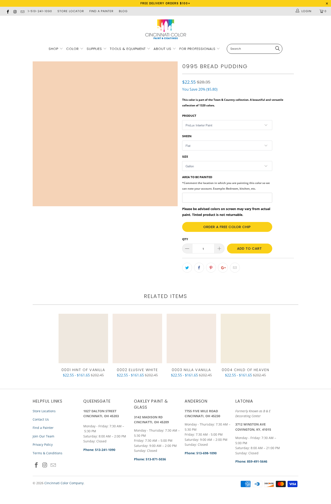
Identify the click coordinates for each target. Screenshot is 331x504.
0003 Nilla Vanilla (191, 338)
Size (185, 157)
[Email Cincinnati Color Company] (22, 11)
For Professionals (198, 48)
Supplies (94, 48)
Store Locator (70, 11)
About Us (163, 48)
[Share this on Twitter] (187, 268)
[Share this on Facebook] (199, 268)
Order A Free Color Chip (227, 226)
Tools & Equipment (128, 48)
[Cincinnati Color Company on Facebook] (8, 11)
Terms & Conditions (47, 453)
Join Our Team (43, 436)
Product (189, 116)
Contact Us (41, 419)
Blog (123, 11)
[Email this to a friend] (235, 268)
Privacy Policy (43, 444)
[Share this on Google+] (223, 268)
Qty (185, 239)
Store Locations (44, 411)
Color (72, 48)
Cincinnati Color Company (64, 483)
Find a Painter (43, 428)
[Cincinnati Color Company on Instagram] (15, 11)
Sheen (187, 136)
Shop (53, 48)
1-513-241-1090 (40, 11)
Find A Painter (101, 11)
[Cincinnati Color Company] (165, 29)
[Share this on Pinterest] (211, 268)
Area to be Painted (226, 182)
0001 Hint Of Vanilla (83, 338)
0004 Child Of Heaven (245, 338)
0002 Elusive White (137, 338)
